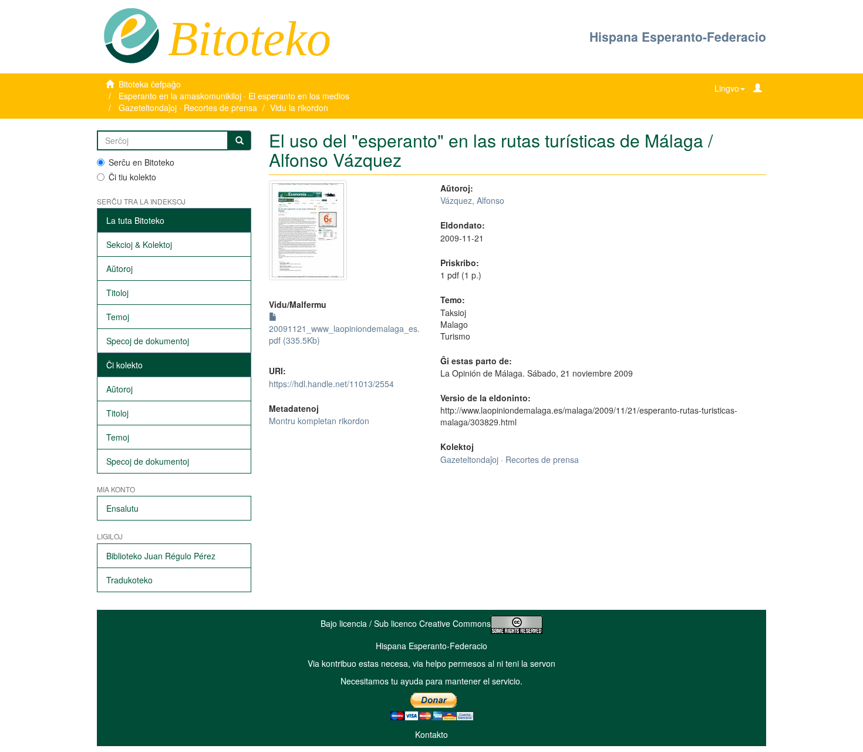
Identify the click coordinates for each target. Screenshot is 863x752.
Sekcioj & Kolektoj (139, 244)
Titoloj (117, 292)
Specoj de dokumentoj (147, 341)
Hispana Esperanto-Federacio (677, 36)
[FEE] (131, 35)
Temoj (117, 317)
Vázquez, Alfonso (472, 200)
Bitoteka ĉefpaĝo (150, 84)
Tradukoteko (129, 580)
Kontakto (431, 734)
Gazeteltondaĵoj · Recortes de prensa (188, 107)
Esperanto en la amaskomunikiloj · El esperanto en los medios (234, 96)
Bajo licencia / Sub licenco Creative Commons (406, 623)
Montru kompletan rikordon (319, 421)
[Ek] (239, 140)
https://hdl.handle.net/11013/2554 (331, 384)
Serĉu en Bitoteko (141, 162)
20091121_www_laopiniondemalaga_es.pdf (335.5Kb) (344, 334)
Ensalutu (122, 508)
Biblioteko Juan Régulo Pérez (160, 556)
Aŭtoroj (119, 268)
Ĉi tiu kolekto (132, 177)
